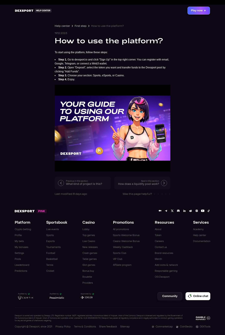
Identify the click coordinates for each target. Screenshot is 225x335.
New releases (90, 247)
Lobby (86, 229)
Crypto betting (23, 229)
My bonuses (21, 247)
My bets (19, 241)
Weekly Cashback (123, 247)
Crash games (89, 253)
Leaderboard (22, 265)
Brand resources (164, 253)
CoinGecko (186, 326)
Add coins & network (166, 265)
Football (50, 253)
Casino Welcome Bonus (126, 241)
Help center (62, 26)
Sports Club (119, 253)
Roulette (87, 277)
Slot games (88, 265)
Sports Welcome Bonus (126, 235)
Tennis (49, 265)
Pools (18, 259)
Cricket (50, 271)
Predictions (21, 271)
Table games (89, 259)
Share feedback (108, 326)
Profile (18, 235)
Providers (87, 282)
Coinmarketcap (164, 326)
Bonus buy (88, 271)
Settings (19, 253)
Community (169, 296)
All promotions (121, 229)
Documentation (201, 241)
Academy (198, 229)
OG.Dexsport (162, 277)
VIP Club (117, 259)
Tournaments (53, 247)
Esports (50, 241)
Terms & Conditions (85, 326)
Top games (88, 235)
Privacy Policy (63, 326)
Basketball (52, 259)
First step (81, 26)
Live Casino (88, 241)
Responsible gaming (166, 271)
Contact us (161, 247)
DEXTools (205, 326)
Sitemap (125, 326)
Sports (50, 235)
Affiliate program (122, 265)
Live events (52, 229)
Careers (159, 241)
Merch (158, 259)
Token (158, 235)
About (158, 229)
